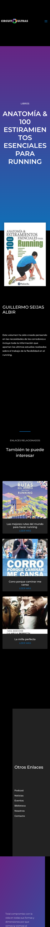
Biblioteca (20, 805)
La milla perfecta (25, 639)
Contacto (19, 816)
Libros (25, 103)
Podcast (19, 790)
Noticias (18, 795)
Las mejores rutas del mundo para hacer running (25, 526)
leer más (25, 530)
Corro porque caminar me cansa (25, 583)
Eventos (19, 800)
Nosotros (19, 811)
